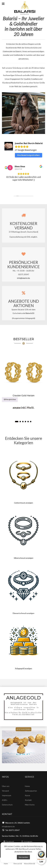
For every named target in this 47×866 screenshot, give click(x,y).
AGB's (4, 800)
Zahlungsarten (31, 791)
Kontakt (28, 800)
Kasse (27, 795)
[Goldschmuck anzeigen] (23, 475)
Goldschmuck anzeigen (23, 503)
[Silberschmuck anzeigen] (23, 530)
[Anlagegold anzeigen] (23, 641)
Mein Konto (30, 805)
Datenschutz (7, 805)
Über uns (5, 786)
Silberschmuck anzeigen (23, 558)
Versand (5, 791)
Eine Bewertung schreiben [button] (28, 155)
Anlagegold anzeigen (23, 668)
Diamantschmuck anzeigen (23, 613)
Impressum (6, 795)
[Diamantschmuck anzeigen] (23, 585)
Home (27, 786)
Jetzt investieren (23, 729)
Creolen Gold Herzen (23, 395)
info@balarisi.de (23, 278)
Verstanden (23, 857)
